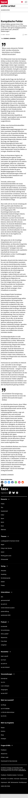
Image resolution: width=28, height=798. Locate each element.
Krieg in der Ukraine (6, 548)
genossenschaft (5, 600)
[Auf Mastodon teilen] (5, 482)
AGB (9, 782)
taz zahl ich (4, 604)
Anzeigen (3, 738)
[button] (26, 2)
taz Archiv (3, 716)
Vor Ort (3, 682)
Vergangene (4, 689)
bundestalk (4, 626)
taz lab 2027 (4, 693)
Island (2, 552)
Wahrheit (3, 529)
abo (2, 596)
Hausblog (3, 574)
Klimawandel (4, 559)
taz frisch (3, 660)
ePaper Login (4, 757)
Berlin (2, 522)
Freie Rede (4, 641)
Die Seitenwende (5, 578)
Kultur (2, 515)
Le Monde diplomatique (7, 712)
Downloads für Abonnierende (9, 761)
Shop (2, 735)
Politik (2, 503)
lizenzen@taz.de (22, 770)
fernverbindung (5, 630)
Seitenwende (14, 782)
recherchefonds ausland (7, 607)
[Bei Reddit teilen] (23, 482)
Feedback (3, 750)
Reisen (3, 727)
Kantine (3, 731)
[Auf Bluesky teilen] (9, 482)
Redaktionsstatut (12, 775)
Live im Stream (5, 686)
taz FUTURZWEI (5, 708)
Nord (2, 526)
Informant (17, 778)
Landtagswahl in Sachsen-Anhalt (10, 541)
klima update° (5, 634)
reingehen (3, 645)
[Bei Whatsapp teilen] (16, 482)
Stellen (3, 581)
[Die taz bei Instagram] (17, 493)
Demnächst (4, 678)
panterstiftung (5, 611)
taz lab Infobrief (5, 667)
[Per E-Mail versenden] (2, 482)
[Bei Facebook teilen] (12, 482)
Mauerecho (4, 637)
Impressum (4, 782)
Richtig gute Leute (6, 555)
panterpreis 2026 (5, 615)
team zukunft (4, 656)
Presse (3, 585)
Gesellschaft (4, 511)
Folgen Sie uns (4, 493)
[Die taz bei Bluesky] (13, 493)
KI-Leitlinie (10, 778)
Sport (2, 518)
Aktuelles (3, 570)
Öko (2, 507)
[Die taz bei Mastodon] (10, 493)
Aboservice (4, 753)
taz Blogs (3, 705)
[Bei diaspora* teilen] (19, 482)
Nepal (2, 544)
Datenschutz (23, 778)
